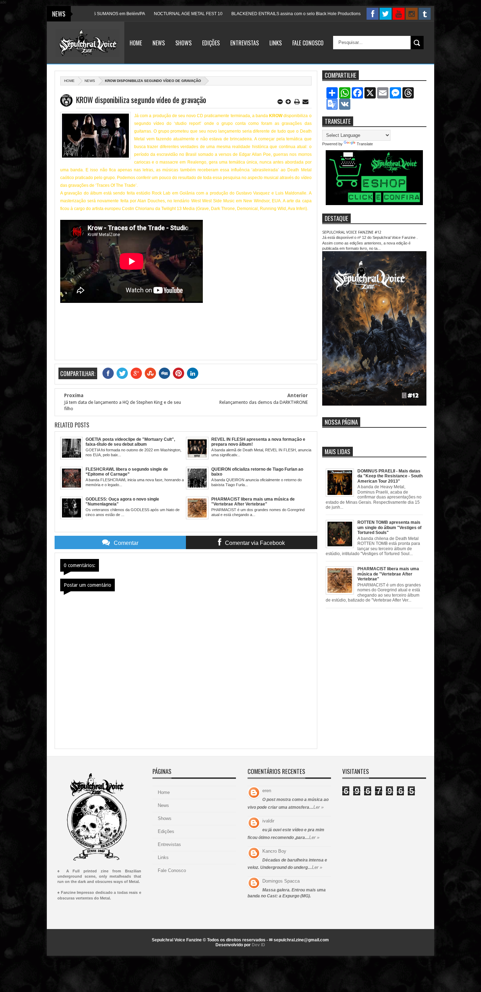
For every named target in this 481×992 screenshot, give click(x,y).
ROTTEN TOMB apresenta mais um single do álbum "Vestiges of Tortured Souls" (389, 527)
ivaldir (268, 821)
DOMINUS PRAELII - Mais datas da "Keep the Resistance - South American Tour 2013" (390, 476)
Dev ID (258, 944)
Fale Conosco (308, 43)
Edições (211, 43)
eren (266, 790)
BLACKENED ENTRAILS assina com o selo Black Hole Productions (272, 13)
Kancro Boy (274, 851)
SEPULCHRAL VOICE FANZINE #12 (351, 232)
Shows (183, 43)
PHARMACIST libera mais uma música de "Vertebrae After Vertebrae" (388, 573)
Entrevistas (244, 43)
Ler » (318, 807)
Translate (365, 144)
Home (136, 43)
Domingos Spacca (281, 881)
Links (275, 43)
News (158, 43)
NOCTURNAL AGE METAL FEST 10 (164, 13)
